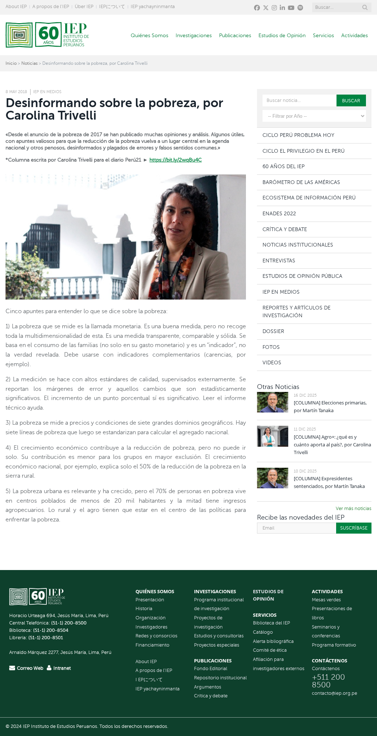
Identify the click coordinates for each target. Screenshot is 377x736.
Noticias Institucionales (298, 245)
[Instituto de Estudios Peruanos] (47, 35)
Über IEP (84, 6)
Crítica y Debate (285, 229)
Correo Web (30, 668)
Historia (143, 608)
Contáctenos (326, 668)
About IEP (16, 6)
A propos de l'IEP (153, 670)
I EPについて (149, 679)
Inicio (11, 63)
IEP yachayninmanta (153, 6)
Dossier (273, 331)
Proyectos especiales (216, 645)
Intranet (62, 668)
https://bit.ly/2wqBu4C (175, 160)
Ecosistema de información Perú (309, 198)
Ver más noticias (353, 508)
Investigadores (151, 627)
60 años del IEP (283, 166)
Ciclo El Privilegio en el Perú (304, 151)
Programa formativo (334, 645)
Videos (272, 362)
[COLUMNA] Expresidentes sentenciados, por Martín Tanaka (329, 482)
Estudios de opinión (268, 595)
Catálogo (263, 632)
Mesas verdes (326, 599)
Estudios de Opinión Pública (302, 276)
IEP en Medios (47, 91)
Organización (150, 617)
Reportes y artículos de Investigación (297, 312)
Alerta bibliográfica (273, 641)
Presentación (149, 599)
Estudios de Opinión (282, 35)
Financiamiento (152, 645)
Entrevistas (279, 260)
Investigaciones (194, 35)
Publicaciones (235, 35)
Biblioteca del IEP (271, 623)
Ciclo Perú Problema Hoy (298, 135)
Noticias (29, 63)
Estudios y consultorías (219, 635)
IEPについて (112, 6)
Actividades (354, 35)
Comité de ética (270, 650)
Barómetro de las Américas (301, 182)
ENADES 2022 (279, 213)
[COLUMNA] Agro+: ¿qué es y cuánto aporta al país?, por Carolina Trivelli (332, 445)
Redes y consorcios (156, 635)
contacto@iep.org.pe (334, 693)
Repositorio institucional (220, 677)
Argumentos (207, 687)
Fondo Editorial (210, 668)
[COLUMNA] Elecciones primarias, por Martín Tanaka (330, 406)
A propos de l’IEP (50, 6)
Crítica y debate (211, 695)
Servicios (323, 35)
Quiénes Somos (149, 35)
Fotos (271, 347)
